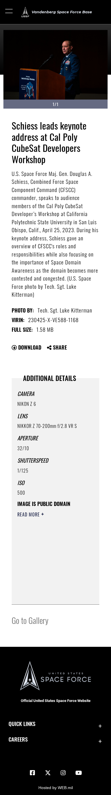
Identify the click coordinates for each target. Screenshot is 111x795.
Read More (29, 514)
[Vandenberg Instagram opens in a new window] (63, 773)
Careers (18, 739)
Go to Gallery (30, 620)
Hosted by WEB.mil (55, 787)
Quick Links (22, 723)
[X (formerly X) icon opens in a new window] (48, 773)
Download (29, 347)
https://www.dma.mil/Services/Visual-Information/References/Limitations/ (52, 594)
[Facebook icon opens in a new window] (32, 773)
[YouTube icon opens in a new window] (78, 773)
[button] (9, 12)
